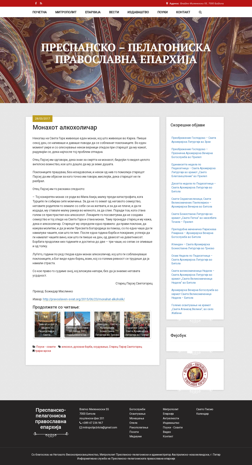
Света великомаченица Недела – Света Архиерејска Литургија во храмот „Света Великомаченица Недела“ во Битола (192, 276)
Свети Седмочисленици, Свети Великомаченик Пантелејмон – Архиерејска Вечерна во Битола (191, 202)
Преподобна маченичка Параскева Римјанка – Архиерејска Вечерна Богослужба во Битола (193, 233)
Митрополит (66, 12)
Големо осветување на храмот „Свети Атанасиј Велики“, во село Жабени (192, 309)
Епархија (93, 12)
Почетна (40, 12)
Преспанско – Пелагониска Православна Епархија (126, 53)
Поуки (163, 12)
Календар (202, 413)
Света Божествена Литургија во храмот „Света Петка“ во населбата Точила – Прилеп (193, 217)
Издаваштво (138, 12)
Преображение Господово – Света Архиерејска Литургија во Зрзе (193, 139)
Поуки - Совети (173, 427)
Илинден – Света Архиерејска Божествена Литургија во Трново (192, 246)
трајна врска (43, 350)
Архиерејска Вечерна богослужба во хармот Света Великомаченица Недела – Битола (194, 294)
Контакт (183, 12)
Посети (134, 432)
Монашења (136, 418)
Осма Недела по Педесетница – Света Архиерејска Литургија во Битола (191, 259)
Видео (167, 432)
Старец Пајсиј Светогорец (125, 346)
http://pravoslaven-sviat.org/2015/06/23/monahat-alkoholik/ (84, 299)
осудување (100, 346)
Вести (114, 12)
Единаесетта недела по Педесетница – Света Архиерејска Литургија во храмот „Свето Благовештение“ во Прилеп (193, 170)
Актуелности (171, 418)
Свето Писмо (204, 409)
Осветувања (137, 413)
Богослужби (137, 409)
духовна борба (82, 346)
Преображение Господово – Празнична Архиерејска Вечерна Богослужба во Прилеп (192, 153)
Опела (133, 422)
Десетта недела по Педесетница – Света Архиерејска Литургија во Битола (193, 187)
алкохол (67, 346)
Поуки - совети (46, 346)
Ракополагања (138, 427)
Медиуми (135, 436)
